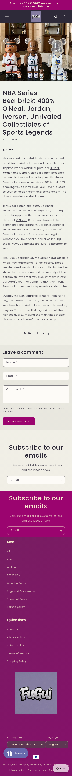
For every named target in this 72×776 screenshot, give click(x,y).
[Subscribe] (61, 480)
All (8, 551)
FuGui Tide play (20, 764)
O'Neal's (21, 220)
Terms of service (37, 770)
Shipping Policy (17, 661)
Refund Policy (16, 645)
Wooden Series (17, 583)
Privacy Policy (16, 637)
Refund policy (16, 607)
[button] (7, 17)
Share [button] (10, 149)
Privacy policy (16, 770)
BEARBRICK (13, 575)
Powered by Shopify (40, 764)
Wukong (12, 567)
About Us (13, 629)
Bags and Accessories (21, 591)
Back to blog (38, 333)
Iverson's (57, 229)
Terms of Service (18, 599)
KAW (10, 559)
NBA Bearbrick (28, 296)
